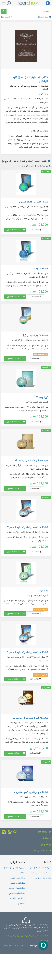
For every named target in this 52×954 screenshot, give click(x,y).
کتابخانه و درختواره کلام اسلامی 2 (31, 792)
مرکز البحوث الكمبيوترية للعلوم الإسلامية (15, 945)
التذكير (22, 873)
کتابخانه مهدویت (39, 269)
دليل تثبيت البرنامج (17, 883)
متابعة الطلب (46, 838)
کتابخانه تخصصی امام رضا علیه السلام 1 (27, 652)
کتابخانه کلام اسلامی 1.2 (35, 336)
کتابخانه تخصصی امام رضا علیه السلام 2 (27, 527)
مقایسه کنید (34, 229)
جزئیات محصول (13, 229)
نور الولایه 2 (42, 397)
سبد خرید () (43, 17)
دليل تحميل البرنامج (17, 888)
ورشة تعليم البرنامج (17, 878)
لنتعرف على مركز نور (43, 878)
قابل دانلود (45, 171)
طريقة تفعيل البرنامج (17, 893)
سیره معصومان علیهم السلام (33, 202)
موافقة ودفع (46, 844)
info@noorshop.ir (42, 850)
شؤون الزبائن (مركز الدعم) (14, 868)
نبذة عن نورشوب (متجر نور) (40, 873)
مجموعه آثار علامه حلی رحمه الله (31, 460)
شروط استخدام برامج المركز (40, 868)
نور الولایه (43, 591)
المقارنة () (6, 17)
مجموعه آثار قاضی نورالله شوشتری (30, 718)
